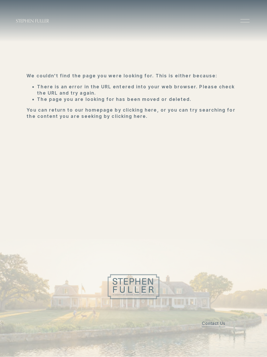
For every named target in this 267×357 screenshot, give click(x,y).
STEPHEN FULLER (32, 21)
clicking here (140, 110)
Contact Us (213, 323)
